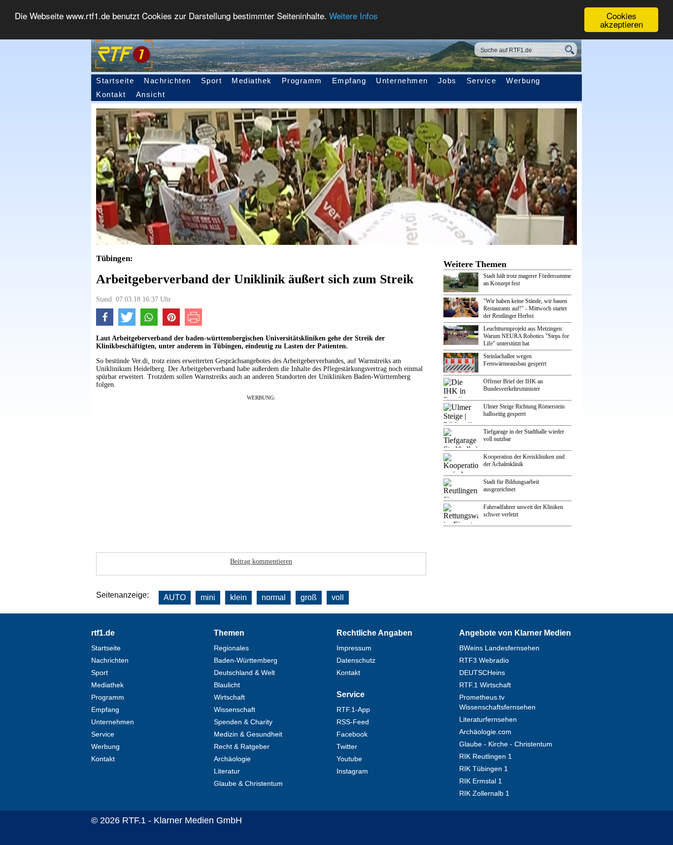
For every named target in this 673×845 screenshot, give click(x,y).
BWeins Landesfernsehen (499, 648)
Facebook (352, 734)
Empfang (349, 80)
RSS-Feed (352, 722)
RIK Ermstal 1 (480, 781)
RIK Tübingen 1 (483, 769)
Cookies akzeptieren (621, 19)
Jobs (447, 80)
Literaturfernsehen (488, 719)
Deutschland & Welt (244, 672)
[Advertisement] (261, 471)
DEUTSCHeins (482, 672)
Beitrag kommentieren (261, 561)
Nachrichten (167, 80)
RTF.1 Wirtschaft (485, 685)
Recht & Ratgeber (241, 746)
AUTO (175, 597)
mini (208, 597)
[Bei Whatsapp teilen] (149, 323)
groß (309, 597)
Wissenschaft (234, 709)
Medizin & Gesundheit (248, 734)
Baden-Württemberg (245, 660)
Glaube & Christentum (248, 783)
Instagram (352, 771)
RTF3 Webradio (484, 660)
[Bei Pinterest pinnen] (171, 323)
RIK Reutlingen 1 (485, 756)
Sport (211, 80)
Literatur (227, 771)
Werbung (523, 80)
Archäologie (232, 759)
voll (338, 597)
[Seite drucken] (193, 323)
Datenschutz (355, 660)
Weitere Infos (353, 16)
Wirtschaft (229, 697)
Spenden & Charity (243, 722)
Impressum (353, 648)
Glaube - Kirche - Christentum (505, 744)
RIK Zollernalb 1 (484, 793)
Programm (302, 80)
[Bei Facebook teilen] (104, 323)
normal (274, 597)
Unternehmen (402, 80)
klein (238, 597)
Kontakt (111, 94)
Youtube (349, 759)
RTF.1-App (353, 709)
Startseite (115, 80)
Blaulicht (227, 685)
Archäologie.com (485, 732)
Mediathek (252, 80)
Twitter (346, 746)
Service (482, 80)
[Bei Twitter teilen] (126, 323)
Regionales (231, 648)
